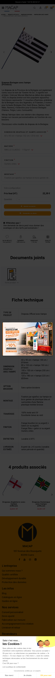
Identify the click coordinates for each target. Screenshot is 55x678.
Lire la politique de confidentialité (14, 667)
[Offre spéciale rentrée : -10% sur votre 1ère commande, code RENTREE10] (27, 339)
